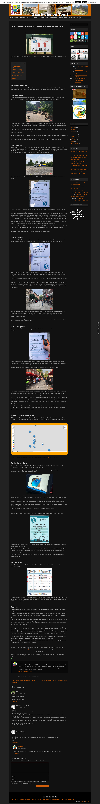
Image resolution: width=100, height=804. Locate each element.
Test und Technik (74, 143)
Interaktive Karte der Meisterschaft (19, 73)
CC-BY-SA (65, 451)
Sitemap (63, 799)
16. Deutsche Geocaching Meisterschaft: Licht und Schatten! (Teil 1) (23, 681)
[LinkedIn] (98, 328)
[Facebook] (98, 323)
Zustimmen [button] (78, 2)
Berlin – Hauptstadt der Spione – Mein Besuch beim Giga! (54, 680)
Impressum (39, 799)
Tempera (82, 801)
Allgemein (16, 23)
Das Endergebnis (15, 77)
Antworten (15, 701)
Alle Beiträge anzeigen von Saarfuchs (27, 671)
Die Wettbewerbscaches (16, 66)
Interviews (73, 129)
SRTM (52, 451)
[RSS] (98, 334)
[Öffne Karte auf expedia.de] (13, 444)
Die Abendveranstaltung (17, 75)
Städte (72, 141)
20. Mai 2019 (22, 29)
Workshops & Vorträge (25, 799)
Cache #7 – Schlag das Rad (18, 72)
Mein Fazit (14, 78)
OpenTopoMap (60, 451)
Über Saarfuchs (14, 799)
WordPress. (87, 801)
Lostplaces (73, 131)
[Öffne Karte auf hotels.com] (13, 446)
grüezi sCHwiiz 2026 (79, 80)
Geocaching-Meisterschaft (25, 676)
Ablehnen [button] (85, 2)
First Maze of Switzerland (80, 78)
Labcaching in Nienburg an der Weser (79, 155)
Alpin (72, 138)
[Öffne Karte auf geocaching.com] (13, 440)
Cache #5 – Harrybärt (17, 69)
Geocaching (15, 676)
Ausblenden (22, 63)
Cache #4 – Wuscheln (17, 67)
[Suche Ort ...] (13, 427)
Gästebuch (57, 799)
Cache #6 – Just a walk (17, 70)
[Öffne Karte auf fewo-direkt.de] (13, 448)
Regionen (73, 139)
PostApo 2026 (78, 82)
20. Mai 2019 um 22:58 (20, 732)
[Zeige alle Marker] (13, 438)
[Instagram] (98, 326)
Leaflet (35, 451)
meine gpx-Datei (49, 457)
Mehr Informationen (92, 2)
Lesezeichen (36, 676)
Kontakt (34, 799)
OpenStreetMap (44, 451)
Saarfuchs (15, 29)
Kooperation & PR (70, 799)
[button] (30, 431)
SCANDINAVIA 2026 (79, 70)
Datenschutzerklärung (48, 799)
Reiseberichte (74, 136)
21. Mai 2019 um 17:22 (20, 707)
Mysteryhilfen (74, 134)
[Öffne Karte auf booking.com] (13, 442)
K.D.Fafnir (73, 190)
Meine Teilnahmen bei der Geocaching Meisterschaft (41, 649)
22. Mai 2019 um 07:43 (20, 693)
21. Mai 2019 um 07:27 (22, 748)
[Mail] (98, 331)
